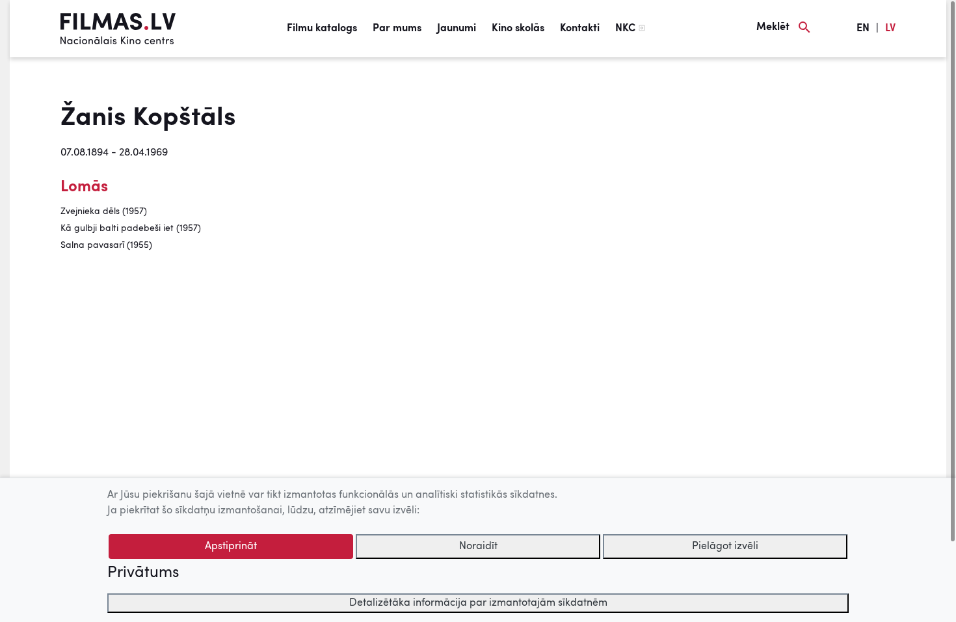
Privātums (143, 573)
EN (863, 28)
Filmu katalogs (322, 28)
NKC (625, 28)
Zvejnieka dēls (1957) (103, 211)
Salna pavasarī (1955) (106, 245)
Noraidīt (478, 546)
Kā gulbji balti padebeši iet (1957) (130, 228)
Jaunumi (456, 28)
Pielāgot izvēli (725, 546)
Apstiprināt (231, 546)
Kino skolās (518, 28)
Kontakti (580, 28)
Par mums (397, 28)
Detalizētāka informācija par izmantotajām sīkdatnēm (478, 603)
